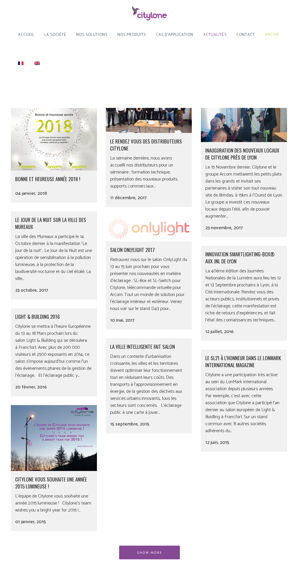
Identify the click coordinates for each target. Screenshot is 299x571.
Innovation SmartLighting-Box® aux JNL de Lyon (240, 258)
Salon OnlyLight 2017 (132, 249)
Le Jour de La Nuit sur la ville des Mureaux (50, 223)
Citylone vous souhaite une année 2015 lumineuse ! (51, 483)
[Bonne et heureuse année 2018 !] (54, 128)
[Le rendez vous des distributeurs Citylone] (149, 109)
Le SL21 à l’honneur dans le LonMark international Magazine (243, 361)
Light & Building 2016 (37, 316)
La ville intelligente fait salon (142, 346)
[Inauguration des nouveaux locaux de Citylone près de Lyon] (244, 113)
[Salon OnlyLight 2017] (149, 228)
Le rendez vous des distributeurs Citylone (146, 145)
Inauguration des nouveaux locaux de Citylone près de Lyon (242, 154)
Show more (149, 552)
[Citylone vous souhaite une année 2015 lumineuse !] (54, 438)
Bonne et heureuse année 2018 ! (47, 179)
